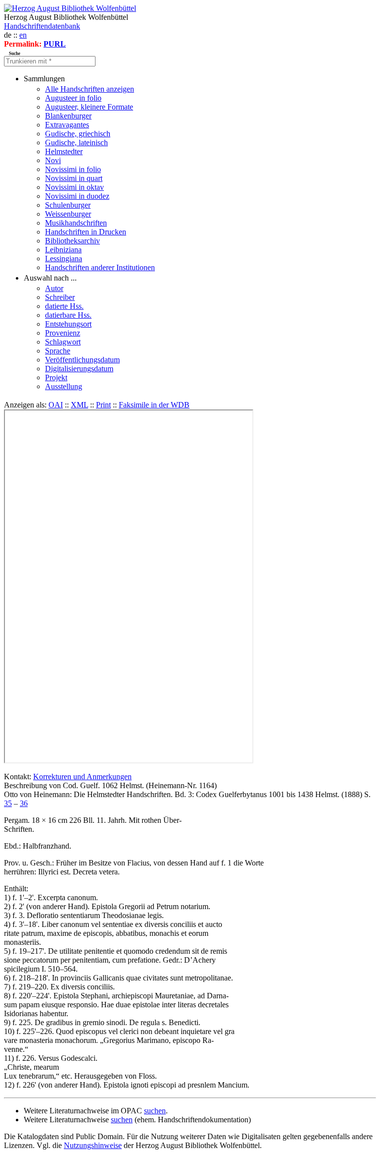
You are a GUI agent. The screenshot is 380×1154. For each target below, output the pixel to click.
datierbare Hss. (68, 315)
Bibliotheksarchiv (72, 240)
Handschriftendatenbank (42, 26)
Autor (54, 288)
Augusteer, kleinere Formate (89, 107)
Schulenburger (68, 205)
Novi (53, 160)
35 (8, 803)
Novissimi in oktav (74, 187)
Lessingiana (63, 258)
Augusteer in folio (73, 98)
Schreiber (60, 297)
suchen (155, 1110)
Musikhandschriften (76, 223)
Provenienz (62, 333)
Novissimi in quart (73, 178)
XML (79, 405)
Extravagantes (67, 124)
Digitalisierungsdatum (79, 368)
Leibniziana (63, 249)
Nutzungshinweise (93, 1145)
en (23, 35)
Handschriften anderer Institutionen (100, 267)
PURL (55, 44)
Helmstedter (64, 151)
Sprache (57, 350)
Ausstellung (63, 386)
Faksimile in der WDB (154, 405)
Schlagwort (63, 342)
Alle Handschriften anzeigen (89, 89)
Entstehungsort (68, 324)
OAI (55, 405)
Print (103, 405)
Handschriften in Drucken (85, 232)
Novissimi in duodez (77, 196)
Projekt (56, 377)
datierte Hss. (64, 306)
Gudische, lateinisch (76, 142)
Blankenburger (68, 116)
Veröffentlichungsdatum (82, 359)
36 (24, 803)
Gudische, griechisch (77, 133)
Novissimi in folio (73, 169)
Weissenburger (68, 214)
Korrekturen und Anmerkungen (82, 776)
